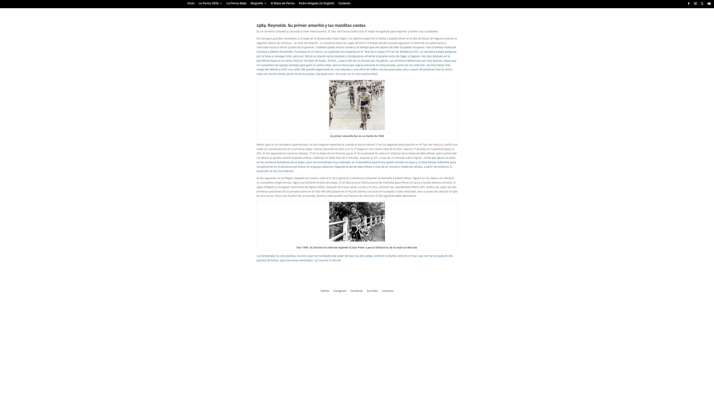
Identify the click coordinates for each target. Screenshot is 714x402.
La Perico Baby (236, 4)
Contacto (344, 4)
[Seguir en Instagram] (695, 3)
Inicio (190, 4)
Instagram (340, 290)
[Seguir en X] (702, 3)
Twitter (324, 290)
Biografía (257, 4)
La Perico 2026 (209, 4)
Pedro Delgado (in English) (316, 4)
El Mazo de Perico (283, 4)
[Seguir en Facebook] (688, 3)
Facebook (356, 290)
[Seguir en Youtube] (709, 4)
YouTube (372, 290)
